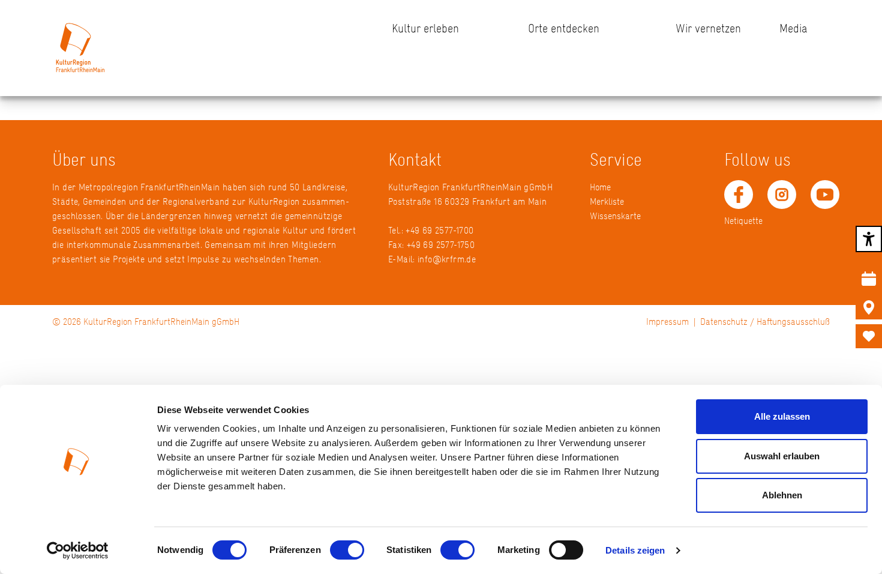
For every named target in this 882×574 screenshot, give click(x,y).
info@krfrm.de (447, 259)
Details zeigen (635, 550)
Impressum (667, 321)
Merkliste (607, 201)
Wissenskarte (615, 216)
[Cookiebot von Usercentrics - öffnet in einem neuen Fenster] (77, 551)
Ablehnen (782, 495)
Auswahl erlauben (782, 456)
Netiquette (743, 220)
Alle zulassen (782, 416)
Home (600, 187)
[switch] (347, 550)
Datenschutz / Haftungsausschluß (765, 321)
